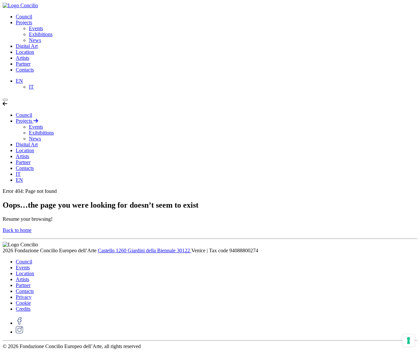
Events (36, 28)
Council (24, 16)
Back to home (17, 230)
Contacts (25, 69)
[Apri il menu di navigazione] (5, 100)
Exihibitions (41, 132)
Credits (23, 309)
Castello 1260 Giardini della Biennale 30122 (144, 250)
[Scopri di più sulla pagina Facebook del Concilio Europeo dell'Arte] (19, 323)
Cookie (23, 303)
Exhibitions (40, 34)
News (35, 40)
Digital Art (27, 46)
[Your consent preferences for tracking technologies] (408, 340)
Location (25, 52)
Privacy (24, 297)
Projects (24, 22)
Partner (23, 64)
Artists (22, 58)
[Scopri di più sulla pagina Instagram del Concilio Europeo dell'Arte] (19, 332)
